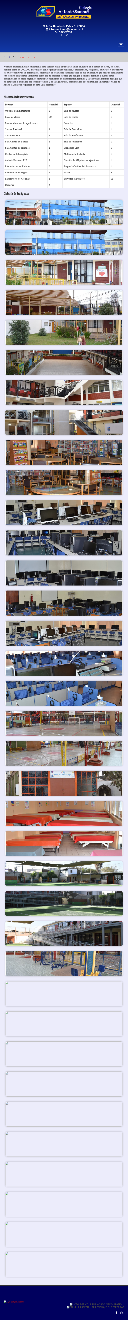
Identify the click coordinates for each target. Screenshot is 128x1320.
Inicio (8, 57)
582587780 (65, 32)
